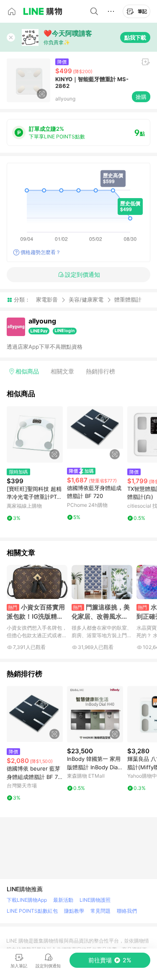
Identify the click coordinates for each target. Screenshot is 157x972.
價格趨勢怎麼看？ (41, 252)
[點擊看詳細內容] (35, 434)
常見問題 (100, 911)
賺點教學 (74, 911)
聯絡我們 (127, 911)
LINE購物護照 (95, 900)
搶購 (141, 96)
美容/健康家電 (86, 299)
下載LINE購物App (27, 900)
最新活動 (63, 900)
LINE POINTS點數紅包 (32, 911)
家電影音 (47, 299)
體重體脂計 (128, 300)
